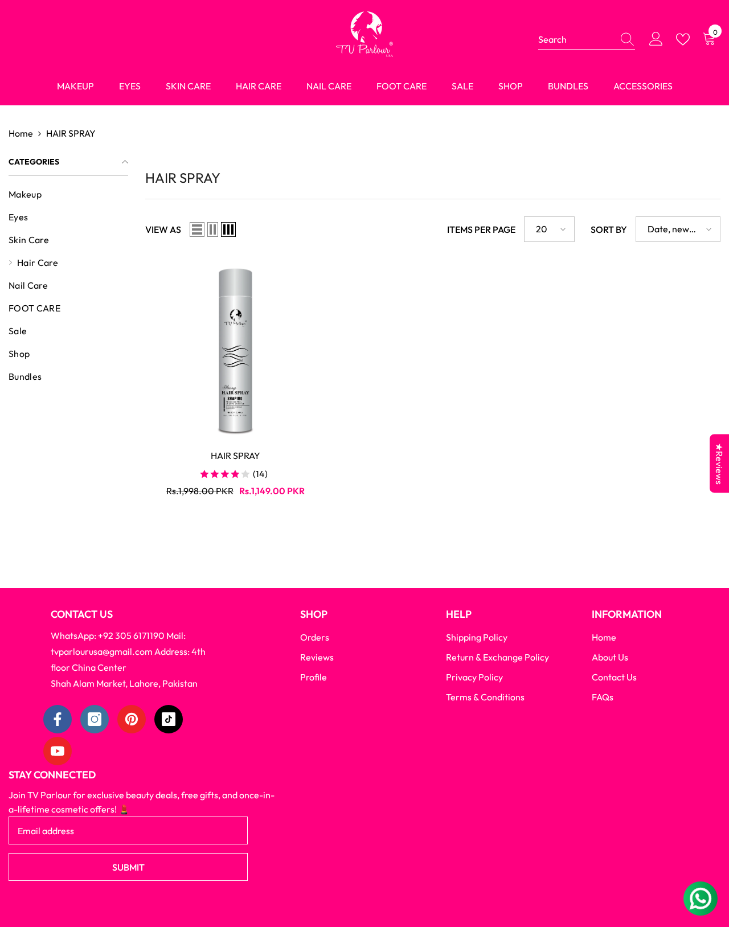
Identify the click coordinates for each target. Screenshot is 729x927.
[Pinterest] (131, 719)
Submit (128, 867)
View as (163, 229)
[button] (197, 229)
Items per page (481, 229)
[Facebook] (57, 719)
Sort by (609, 229)
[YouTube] (57, 751)
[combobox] (575, 39)
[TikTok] (168, 719)
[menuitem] (68, 194)
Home (21, 133)
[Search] (586, 40)
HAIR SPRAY (71, 133)
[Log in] (656, 39)
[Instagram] (94, 719)
